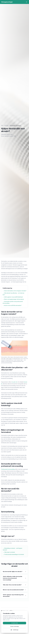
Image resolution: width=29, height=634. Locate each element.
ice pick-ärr (14, 382)
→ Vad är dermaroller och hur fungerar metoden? (14, 291)
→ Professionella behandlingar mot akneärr (13, 554)
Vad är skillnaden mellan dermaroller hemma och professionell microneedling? (12, 578)
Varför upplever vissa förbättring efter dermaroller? (13, 595)
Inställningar (15, 629)
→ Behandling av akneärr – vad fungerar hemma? (12, 549)
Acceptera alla (14, 623)
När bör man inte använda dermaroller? (13, 589)
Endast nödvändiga (14, 626)
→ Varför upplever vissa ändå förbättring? (13, 297)
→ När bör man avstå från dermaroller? (12, 305)
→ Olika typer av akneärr (9, 552)
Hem (2, 125)
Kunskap (6, 125)
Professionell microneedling (8, 469)
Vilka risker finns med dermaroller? (12, 585)
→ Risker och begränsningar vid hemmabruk (13, 299)
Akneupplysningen (7, 2)
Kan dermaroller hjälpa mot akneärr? (12, 571)
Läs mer (8, 620)
